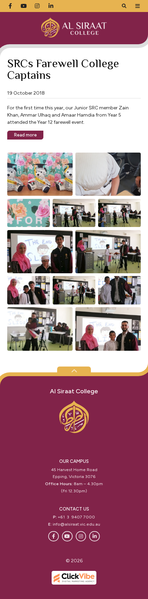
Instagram (81, 536)
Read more (25, 134)
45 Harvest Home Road (74, 469)
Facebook (53, 536)
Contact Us (74, 509)
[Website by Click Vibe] (74, 578)
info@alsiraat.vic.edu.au (76, 524)
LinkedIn (94, 536)
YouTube (67, 536)
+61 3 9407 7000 (76, 516)
